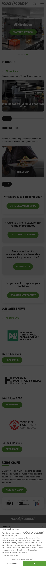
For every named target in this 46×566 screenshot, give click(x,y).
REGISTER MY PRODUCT (23, 295)
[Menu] (42, 3)
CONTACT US (23, 267)
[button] (19, 54)
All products (12, 71)
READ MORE (12, 360)
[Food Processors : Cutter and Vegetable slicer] (23, 96)
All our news (12, 318)
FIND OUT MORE (14, 490)
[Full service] (23, 161)
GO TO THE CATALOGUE (23, 235)
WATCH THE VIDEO (23, 32)
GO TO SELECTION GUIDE (23, 206)
